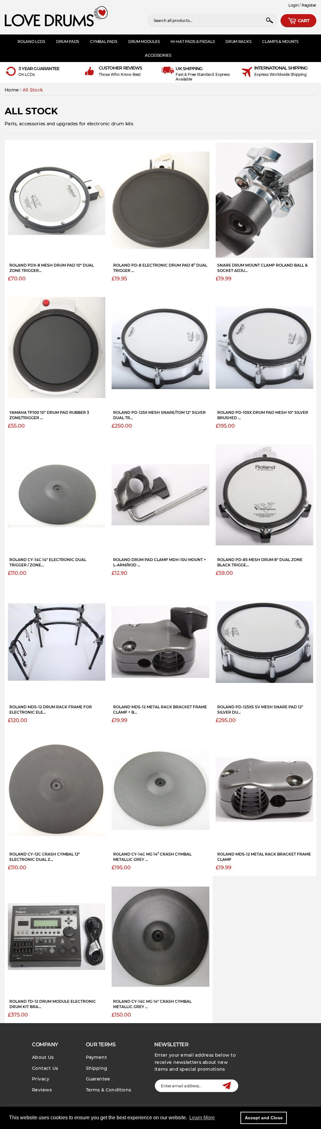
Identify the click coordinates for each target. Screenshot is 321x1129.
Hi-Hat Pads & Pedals (192, 41)
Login (293, 5)
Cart (303, 20)
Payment (96, 1057)
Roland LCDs (31, 41)
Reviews (42, 1090)
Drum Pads (67, 41)
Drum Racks (238, 41)
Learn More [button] (202, 1117)
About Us (43, 1057)
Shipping (97, 1068)
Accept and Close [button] (264, 1117)
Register (309, 5)
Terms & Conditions (108, 1090)
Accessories (158, 55)
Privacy (40, 1079)
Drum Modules (144, 41)
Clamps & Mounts (280, 41)
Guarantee (98, 1079)
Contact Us (45, 1068)
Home (12, 90)
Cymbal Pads (103, 41)
